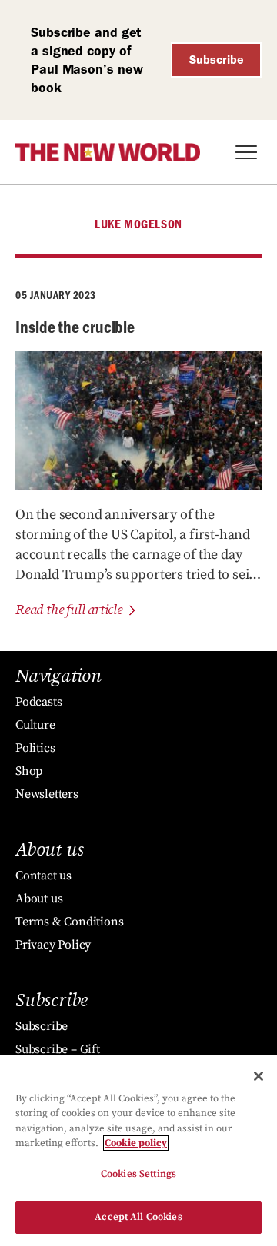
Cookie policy (136, 1143)
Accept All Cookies (138, 1217)
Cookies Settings (138, 1174)
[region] (138, 1150)
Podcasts (38, 701)
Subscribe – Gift (57, 1049)
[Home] (107, 152)
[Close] (258, 1076)
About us (38, 898)
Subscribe (216, 59)
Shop (28, 771)
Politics (35, 748)
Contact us (43, 875)
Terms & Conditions (69, 921)
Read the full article (68, 610)
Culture (35, 725)
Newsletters (46, 794)
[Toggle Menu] (246, 152)
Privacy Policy (53, 944)
